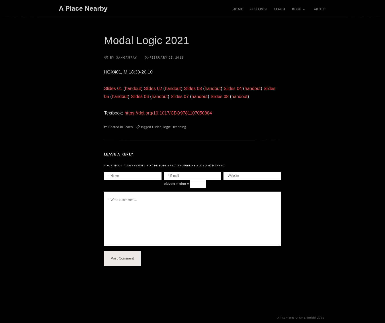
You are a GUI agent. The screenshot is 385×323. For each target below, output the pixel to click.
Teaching (179, 127)
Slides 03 (193, 88)
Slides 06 (140, 96)
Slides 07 (180, 96)
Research (258, 9)
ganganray (126, 57)
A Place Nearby (83, 8)
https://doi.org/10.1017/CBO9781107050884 (168, 112)
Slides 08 (220, 96)
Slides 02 (153, 88)
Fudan (157, 127)
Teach (279, 9)
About (320, 9)
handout (133, 88)
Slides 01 (113, 88)
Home (238, 9)
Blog (297, 9)
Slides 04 (233, 88)
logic (167, 127)
